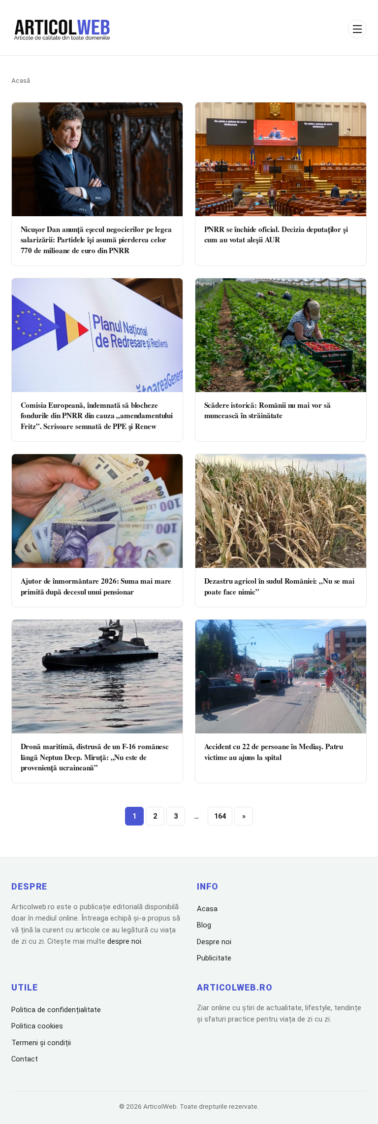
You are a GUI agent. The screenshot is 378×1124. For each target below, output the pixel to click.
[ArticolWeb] (62, 29)
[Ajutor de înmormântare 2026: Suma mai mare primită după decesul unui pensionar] (97, 511)
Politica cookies (37, 1026)
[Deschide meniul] (357, 29)
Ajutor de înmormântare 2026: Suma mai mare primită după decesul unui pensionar (96, 585)
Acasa (207, 908)
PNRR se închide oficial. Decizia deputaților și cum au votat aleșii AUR (276, 234)
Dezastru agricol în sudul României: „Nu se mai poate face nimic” (279, 585)
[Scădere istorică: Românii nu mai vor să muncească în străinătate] (280, 335)
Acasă (20, 80)
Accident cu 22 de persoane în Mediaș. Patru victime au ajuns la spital (273, 751)
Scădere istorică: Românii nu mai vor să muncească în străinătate (267, 410)
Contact (24, 1059)
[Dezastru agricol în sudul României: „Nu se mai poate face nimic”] (280, 511)
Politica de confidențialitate (56, 1009)
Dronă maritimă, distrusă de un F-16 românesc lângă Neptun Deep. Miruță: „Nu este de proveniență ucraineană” (95, 757)
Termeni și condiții (41, 1042)
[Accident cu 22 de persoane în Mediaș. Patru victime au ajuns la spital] (280, 676)
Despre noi (214, 941)
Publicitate (214, 958)
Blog (204, 925)
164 (220, 816)
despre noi (124, 941)
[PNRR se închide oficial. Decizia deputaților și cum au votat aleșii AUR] (280, 159)
